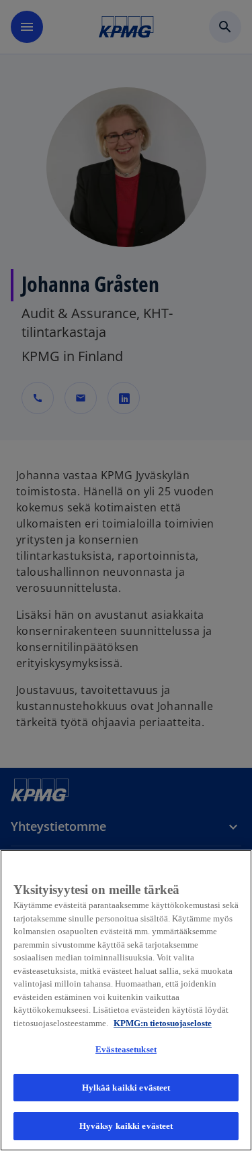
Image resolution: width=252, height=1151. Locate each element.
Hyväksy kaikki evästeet (126, 1126)
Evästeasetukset (126, 1049)
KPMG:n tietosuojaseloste (163, 1023)
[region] (126, 1000)
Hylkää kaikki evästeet (126, 1088)
